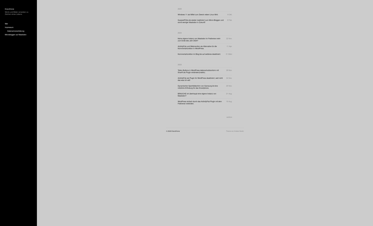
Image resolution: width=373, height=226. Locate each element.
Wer (6, 23)
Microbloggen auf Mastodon (15, 34)
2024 (180, 32)
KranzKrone (9, 9)
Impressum (9, 27)
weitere (229, 117)
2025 (180, 9)
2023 (180, 64)
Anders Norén (239, 131)
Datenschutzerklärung (15, 31)
